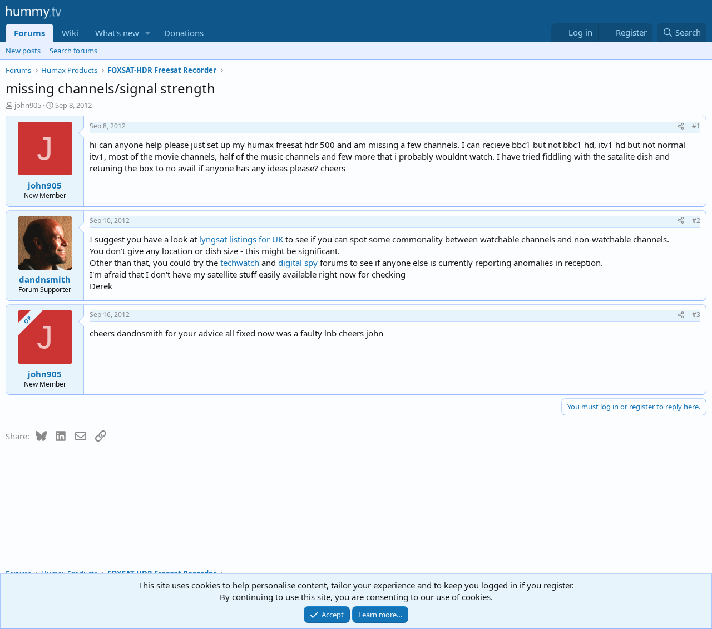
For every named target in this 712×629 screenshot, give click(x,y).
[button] (148, 33)
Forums (29, 32)
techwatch (239, 262)
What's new (117, 32)
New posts (23, 51)
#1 (696, 126)
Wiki (70, 32)
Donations (184, 32)
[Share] (681, 126)
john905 (27, 105)
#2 (696, 220)
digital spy (299, 262)
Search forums (73, 51)
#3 (696, 314)
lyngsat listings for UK (241, 239)
